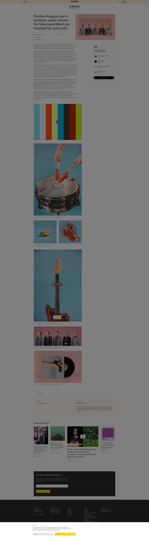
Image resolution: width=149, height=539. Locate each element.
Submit (86, 510)
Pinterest (69, 515)
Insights (86, 518)
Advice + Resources (56, 511)
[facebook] (34, 39)
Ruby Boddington (40, 34)
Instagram (69, 508)
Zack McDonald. (70, 48)
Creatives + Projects (56, 510)
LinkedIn (69, 511)
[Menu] (113, 7)
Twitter (69, 514)
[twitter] (36, 39)
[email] (39, 39)
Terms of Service (88, 515)
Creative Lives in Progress (107, 510)
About (85, 508)
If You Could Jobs (105, 511)
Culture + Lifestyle (55, 513)
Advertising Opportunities (90, 517)
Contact (86, 511)
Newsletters (87, 520)
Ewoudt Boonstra (58, 48)
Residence (103, 508)
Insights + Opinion (55, 508)
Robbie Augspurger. (46, 83)
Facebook (69, 513)
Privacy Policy (87, 514)
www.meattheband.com (41, 403)
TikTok (69, 510)
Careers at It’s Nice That (90, 513)
